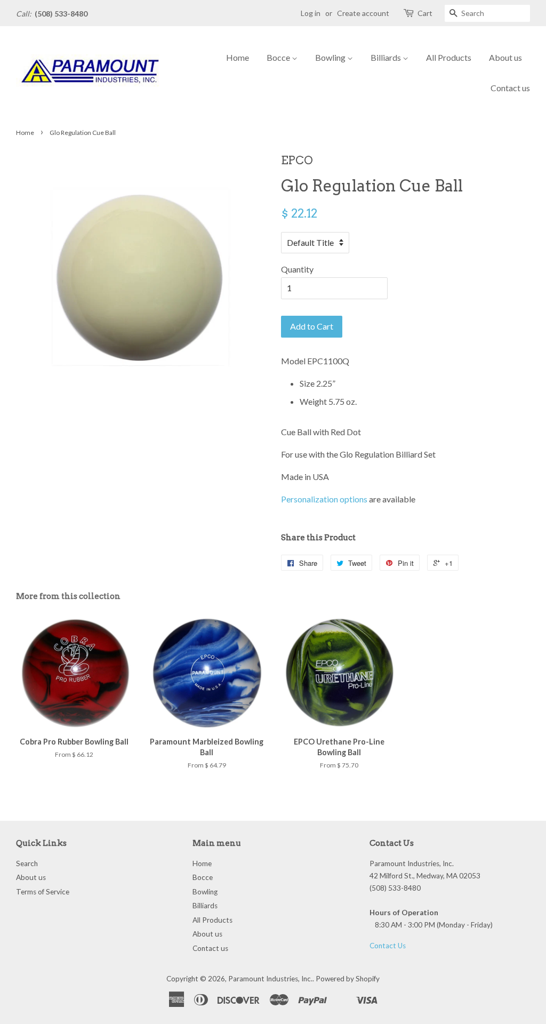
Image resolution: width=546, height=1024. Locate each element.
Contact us (510, 88)
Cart (424, 13)
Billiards (387, 57)
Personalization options (324, 499)
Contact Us (388, 945)
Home (237, 57)
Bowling (331, 57)
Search (27, 863)
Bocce (279, 57)
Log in (310, 13)
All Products (448, 57)
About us (505, 57)
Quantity (297, 269)
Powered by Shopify (348, 978)
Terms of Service (42, 891)
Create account (363, 13)
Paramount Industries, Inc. (270, 978)
